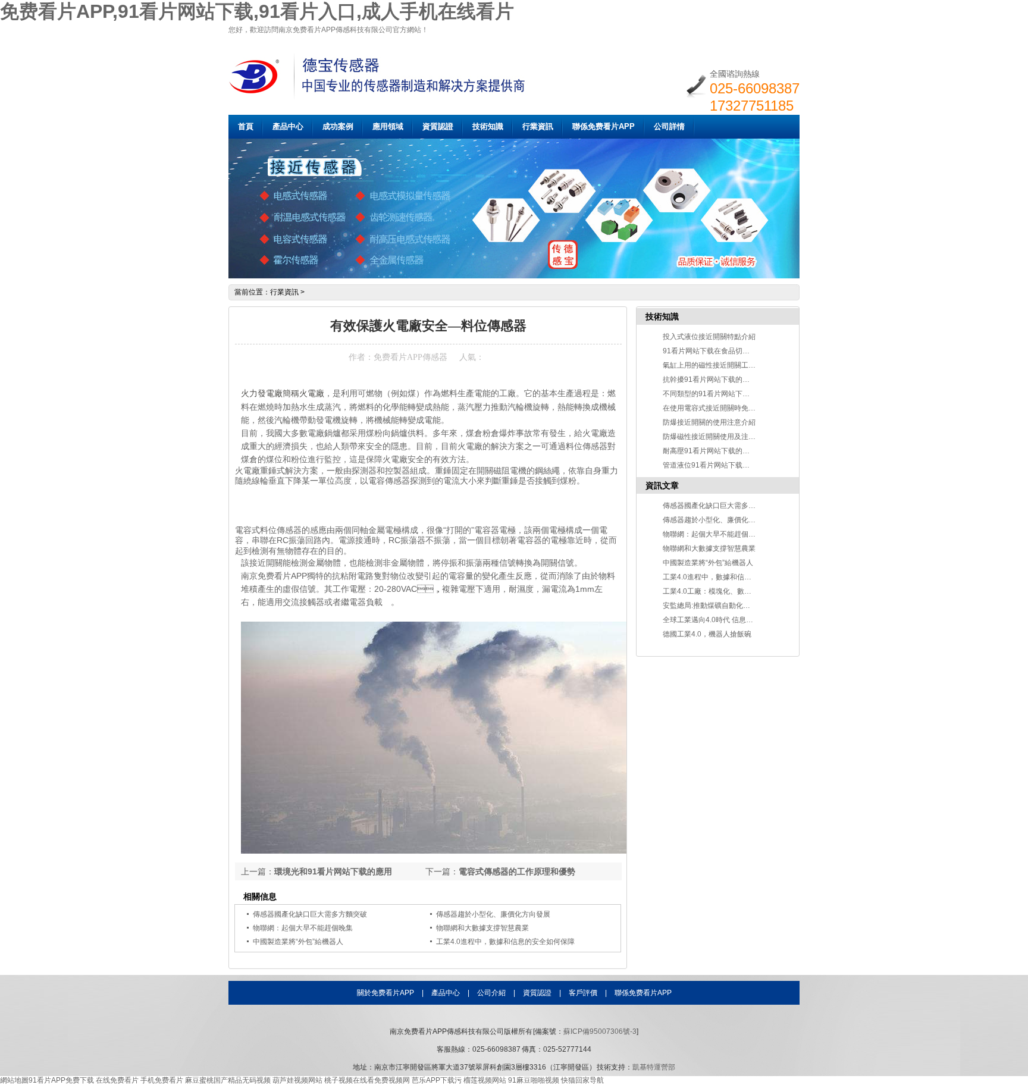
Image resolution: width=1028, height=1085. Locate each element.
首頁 (245, 126)
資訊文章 (662, 485)
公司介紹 (491, 993)
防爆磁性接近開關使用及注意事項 (716, 436)
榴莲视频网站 (484, 1080)
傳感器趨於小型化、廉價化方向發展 (493, 914)
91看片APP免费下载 (61, 1080)
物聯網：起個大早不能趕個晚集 (713, 534)
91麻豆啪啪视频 (533, 1080)
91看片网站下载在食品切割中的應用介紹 (727, 351)
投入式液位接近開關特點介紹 (709, 337)
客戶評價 (583, 993)
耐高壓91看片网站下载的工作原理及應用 (727, 451)
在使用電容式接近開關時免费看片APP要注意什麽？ (745, 408)
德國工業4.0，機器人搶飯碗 (707, 634)
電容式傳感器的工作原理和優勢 (517, 871)
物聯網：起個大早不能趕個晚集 (303, 928)
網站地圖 (14, 1080)
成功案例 (337, 126)
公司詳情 (669, 126)
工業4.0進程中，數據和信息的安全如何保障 (505, 941)
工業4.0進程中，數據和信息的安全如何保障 (732, 577)
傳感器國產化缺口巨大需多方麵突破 (310, 914)
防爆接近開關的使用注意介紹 (709, 422)
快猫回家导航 (582, 1080)
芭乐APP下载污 (437, 1080)
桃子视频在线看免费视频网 (367, 1080)
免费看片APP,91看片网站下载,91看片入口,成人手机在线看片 (257, 11)
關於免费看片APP (385, 993)
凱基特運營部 (653, 1067)
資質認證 (437, 126)
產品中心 (287, 126)
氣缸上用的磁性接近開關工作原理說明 (723, 365)
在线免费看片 (117, 1080)
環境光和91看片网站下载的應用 (333, 871)
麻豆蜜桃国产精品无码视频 (228, 1080)
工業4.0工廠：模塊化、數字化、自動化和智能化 (739, 591)
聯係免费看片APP (603, 126)
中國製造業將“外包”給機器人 (298, 941)
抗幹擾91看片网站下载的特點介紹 (717, 379)
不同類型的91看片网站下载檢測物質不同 (727, 394)
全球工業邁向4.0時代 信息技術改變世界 (726, 620)
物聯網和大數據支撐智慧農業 (482, 928)
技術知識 (487, 126)
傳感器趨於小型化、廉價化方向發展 (720, 520)
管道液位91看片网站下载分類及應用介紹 (727, 465)
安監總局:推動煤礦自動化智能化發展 (721, 605)
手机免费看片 (161, 1080)
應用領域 (387, 126)
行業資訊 (537, 126)
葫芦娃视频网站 (297, 1080)
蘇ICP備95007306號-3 (600, 1031)
